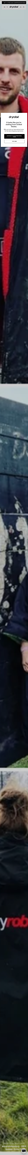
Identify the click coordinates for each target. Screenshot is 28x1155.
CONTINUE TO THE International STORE (14, 136)
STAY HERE (14, 141)
